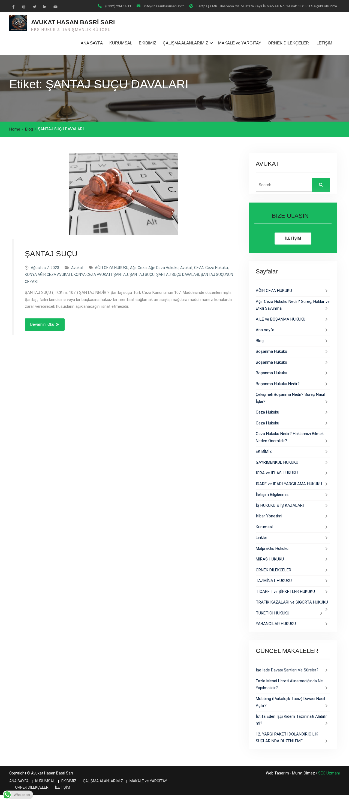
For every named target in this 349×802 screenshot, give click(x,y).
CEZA (199, 268)
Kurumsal (264, 526)
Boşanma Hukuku (271, 351)
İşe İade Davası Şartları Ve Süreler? (287, 670)
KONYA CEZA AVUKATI (93, 274)
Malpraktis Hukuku (272, 548)
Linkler (261, 537)
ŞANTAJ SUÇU (51, 253)
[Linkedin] (44, 6)
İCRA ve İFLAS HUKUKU (277, 473)
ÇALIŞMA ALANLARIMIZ (185, 43)
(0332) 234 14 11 (118, 6)
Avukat (77, 268)
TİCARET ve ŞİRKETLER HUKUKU (285, 591)
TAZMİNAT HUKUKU (274, 580)
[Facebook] (13, 6)
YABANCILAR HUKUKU (276, 623)
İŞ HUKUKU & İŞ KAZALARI (280, 505)
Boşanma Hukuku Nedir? (278, 383)
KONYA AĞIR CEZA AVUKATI (48, 274)
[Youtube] (55, 6)
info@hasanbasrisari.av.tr (164, 6)
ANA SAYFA (92, 43)
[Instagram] (24, 6)
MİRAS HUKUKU (270, 559)
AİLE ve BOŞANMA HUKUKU (280, 319)
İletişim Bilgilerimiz (272, 494)
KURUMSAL (120, 43)
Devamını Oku (42, 324)
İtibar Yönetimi (269, 516)
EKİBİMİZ (147, 43)
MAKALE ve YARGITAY (239, 43)
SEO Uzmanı (329, 773)
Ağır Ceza (138, 268)
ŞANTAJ (120, 274)
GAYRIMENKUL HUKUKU (277, 462)
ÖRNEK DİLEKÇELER (288, 43)
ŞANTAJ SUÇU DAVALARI (177, 274)
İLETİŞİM (323, 43)
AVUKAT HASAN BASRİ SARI (73, 22)
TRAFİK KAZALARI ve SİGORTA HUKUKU (292, 602)
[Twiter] (34, 6)
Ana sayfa (265, 329)
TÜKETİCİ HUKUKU (272, 613)
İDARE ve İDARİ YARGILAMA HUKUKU (289, 483)
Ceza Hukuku (216, 268)
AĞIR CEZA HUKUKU (111, 268)
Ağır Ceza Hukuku (163, 268)
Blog (260, 340)
